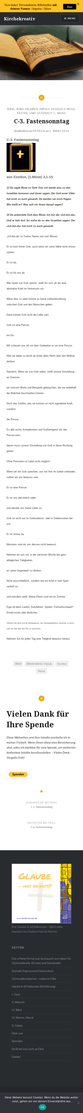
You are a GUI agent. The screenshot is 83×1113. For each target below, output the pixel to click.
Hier (69, 7)
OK (42, 1107)
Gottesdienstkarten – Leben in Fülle (34, 978)
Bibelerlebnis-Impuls (39, 663)
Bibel (11, 109)
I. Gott (16, 994)
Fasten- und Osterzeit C (36, 113)
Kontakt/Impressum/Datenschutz (33, 971)
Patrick (39, 130)
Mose (41, 671)
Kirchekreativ (19, 18)
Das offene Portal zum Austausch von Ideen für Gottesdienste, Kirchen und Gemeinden (41, 961)
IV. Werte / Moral (22, 1017)
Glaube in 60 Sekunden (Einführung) (33, 986)
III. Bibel (17, 1010)
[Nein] (78, 1103)
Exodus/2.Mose (63, 109)
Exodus (61, 663)
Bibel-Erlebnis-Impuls (33, 109)
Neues (61, 113)
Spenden (17, 1041)
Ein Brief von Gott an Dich (28, 1049)
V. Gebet (17, 1025)
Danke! (16, 1056)
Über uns (17, 1033)
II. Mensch (18, 1002)
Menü (71, 18)
